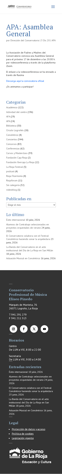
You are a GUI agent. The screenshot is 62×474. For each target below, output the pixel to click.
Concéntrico (12, 134)
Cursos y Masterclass (17, 153)
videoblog (11, 189)
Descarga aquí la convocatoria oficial (25, 80)
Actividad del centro (16, 112)
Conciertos (11, 139)
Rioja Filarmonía (14, 176)
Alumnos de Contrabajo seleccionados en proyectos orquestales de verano (27, 226)
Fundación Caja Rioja (16, 157)
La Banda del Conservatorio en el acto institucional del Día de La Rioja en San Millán (29, 248)
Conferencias (13, 148)
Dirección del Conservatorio (25, 40)
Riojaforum (11, 180)
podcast (10, 171)
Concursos (11, 144)
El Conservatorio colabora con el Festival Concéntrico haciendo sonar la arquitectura (28, 237)
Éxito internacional (15, 219)
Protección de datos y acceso (28, 429)
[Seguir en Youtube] (44, 329)
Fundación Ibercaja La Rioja (20, 162)
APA (54, 40)
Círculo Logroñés (15, 130)
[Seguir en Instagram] (13, 329)
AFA (8, 116)
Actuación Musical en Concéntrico (23, 258)
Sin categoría (13, 185)
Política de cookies (23, 433)
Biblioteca (11, 125)
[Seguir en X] (34, 329)
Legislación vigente (23, 438)
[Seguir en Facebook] (24, 329)
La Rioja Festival (14, 166)
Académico (11, 107)
